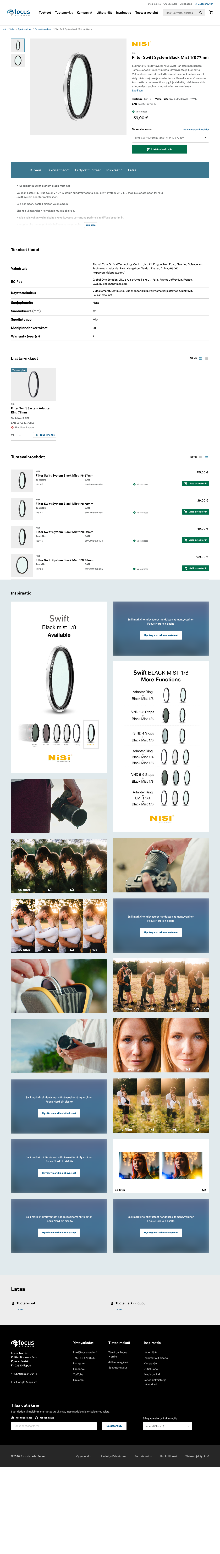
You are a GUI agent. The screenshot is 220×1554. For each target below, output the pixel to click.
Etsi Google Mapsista (24, 1382)
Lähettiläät (104, 12)
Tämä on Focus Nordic (117, 1354)
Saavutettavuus (117, 1367)
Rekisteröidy (114, 1426)
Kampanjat (84, 12)
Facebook (79, 1369)
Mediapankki (152, 1374)
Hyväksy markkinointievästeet (59, 1113)
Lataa (19, 1309)
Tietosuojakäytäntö (197, 1456)
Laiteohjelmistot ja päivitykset (155, 1382)
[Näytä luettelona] (206, 358)
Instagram (79, 1363)
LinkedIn (78, 1380)
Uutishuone (186, 3)
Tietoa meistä (153, 3)
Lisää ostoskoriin (162, 149)
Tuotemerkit (64, 12)
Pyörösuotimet (25, 29)
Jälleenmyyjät (205, 3)
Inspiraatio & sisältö (156, 1358)
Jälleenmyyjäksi (118, 1362)
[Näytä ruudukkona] (201, 358)
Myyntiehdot (84, 1456)
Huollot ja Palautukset (113, 1456)
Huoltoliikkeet (168, 1456)
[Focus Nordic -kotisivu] (18, 12)
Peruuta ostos (143, 1456)
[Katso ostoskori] (211, 12)
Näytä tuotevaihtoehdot (196, 129)
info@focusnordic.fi (85, 1352)
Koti (4, 29)
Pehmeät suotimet (43, 29)
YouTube (78, 1374)
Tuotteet (45, 12)
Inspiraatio (123, 12)
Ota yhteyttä (170, 3)
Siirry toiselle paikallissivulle (160, 1418)
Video (12, 29)
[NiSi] (141, 44)
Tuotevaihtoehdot (142, 129)
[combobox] (184, 12)
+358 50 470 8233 (84, 1358)
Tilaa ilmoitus (47, 435)
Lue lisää (137, 90)
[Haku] (200, 12)
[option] (18, 45)
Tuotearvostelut (146, 12)
